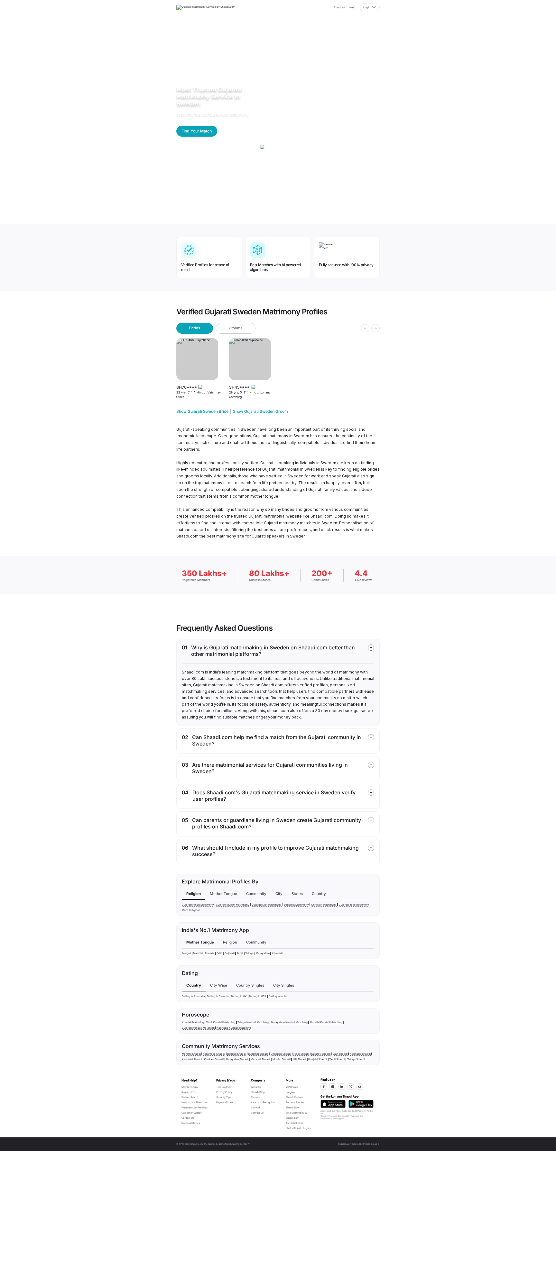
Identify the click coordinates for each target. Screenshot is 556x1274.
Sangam (290, 1092)
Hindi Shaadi (301, 1053)
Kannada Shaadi (360, 1053)
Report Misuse (224, 1102)
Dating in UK (239, 996)
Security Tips (223, 1097)
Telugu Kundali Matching (253, 1022)
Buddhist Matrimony (296, 904)
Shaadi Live (292, 1107)
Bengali (186, 953)
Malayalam (263, 953)
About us (339, 7)
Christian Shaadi (281, 1053)
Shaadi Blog (257, 1092)
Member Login (189, 1087)
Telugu (249, 953)
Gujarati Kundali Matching (198, 1027)
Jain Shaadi (340, 1053)
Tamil (240, 953)
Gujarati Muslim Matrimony (232, 904)
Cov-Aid (255, 1107)
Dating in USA (257, 996)
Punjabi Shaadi (317, 1059)
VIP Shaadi (292, 1087)
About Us (256, 1087)
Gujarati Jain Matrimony (354, 904)
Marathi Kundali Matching (326, 1022)
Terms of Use (224, 1087)
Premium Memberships (194, 1107)
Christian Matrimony (324, 904)
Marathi (198, 953)
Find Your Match (196, 131)
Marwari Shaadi (260, 1059)
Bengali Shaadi (236, 1053)
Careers (255, 1097)
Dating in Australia (193, 996)
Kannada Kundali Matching (234, 1027)
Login (366, 7)
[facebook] (323, 1086)
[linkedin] (341, 1086)
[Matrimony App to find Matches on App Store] (333, 1103)
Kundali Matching (193, 1022)
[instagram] (332, 1086)
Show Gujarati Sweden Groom (260, 411)
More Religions (191, 910)
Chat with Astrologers (298, 1128)
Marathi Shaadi (191, 1053)
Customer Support (191, 1112)
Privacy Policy (224, 1092)
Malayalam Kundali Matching (289, 1022)
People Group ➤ (371, 1144)
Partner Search (189, 1097)
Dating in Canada (218, 996)
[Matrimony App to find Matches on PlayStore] (361, 1103)
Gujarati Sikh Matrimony (267, 904)
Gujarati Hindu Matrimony (198, 904)
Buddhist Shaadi (258, 1053)
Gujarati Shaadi (320, 1053)
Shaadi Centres (294, 1097)
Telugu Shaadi (356, 1059)
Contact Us (187, 1117)
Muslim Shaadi (282, 1059)
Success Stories (190, 1123)
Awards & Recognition (263, 1102)
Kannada (277, 953)
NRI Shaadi (299, 1059)
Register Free (188, 1092)
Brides (194, 328)
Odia (219, 953)
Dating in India (278, 996)
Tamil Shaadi (337, 1059)
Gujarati (230, 953)
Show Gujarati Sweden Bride (202, 411)
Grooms (235, 328)
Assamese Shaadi (214, 1053)
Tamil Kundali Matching (220, 1022)
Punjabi (209, 953)
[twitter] (351, 1086)
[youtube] (360, 1086)
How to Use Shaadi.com (195, 1102)
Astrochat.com (294, 1123)
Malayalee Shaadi (237, 1059)
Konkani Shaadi (214, 1059)
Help (352, 7)
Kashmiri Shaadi (192, 1059)
